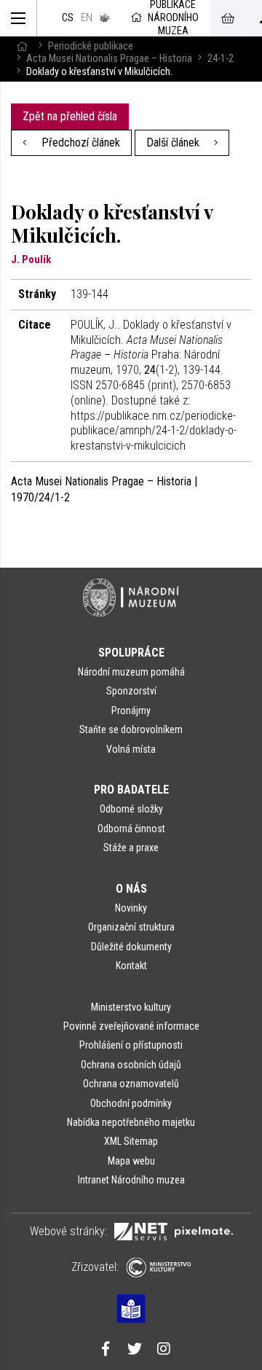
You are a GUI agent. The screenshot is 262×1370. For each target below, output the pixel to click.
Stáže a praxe (131, 847)
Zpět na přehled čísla (70, 116)
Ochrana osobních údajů (131, 1064)
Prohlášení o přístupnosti (131, 1045)
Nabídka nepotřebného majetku (131, 1122)
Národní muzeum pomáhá (131, 672)
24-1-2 (220, 58)
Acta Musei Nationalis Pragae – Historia (109, 58)
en (86, 18)
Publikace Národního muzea (173, 18)
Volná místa (131, 749)
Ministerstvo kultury (131, 1007)
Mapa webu (131, 1161)
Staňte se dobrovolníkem (131, 729)
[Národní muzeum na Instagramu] (163, 1350)
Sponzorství (131, 691)
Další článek (174, 142)
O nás (131, 889)
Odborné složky (131, 809)
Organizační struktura (131, 927)
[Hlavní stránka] (22, 46)
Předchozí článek (79, 142)
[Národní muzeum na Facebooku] (105, 1350)
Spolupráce (131, 652)
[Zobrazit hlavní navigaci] (18, 18)
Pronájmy (131, 710)
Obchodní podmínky (131, 1103)
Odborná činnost (131, 828)
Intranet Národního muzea (131, 1180)
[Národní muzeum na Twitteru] (134, 1350)
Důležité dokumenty (131, 946)
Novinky (131, 908)
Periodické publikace (90, 46)
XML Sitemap (131, 1141)
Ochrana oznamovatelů (131, 1083)
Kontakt (131, 965)
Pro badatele (131, 789)
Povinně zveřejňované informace (131, 1026)
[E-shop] (228, 18)
